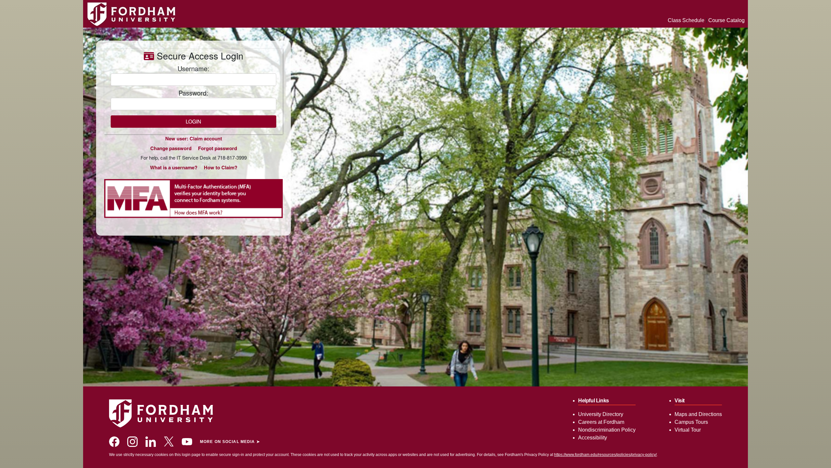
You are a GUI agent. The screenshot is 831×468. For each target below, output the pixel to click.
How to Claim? (220, 167)
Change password (171, 148)
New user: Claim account (193, 138)
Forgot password (217, 148)
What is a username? (173, 167)
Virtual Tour (688, 430)
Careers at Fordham (601, 422)
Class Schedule (686, 20)
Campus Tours (691, 422)
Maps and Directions (698, 414)
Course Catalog (726, 20)
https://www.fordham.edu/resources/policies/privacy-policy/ (605, 454)
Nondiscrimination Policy (607, 430)
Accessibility (592, 437)
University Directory (600, 414)
